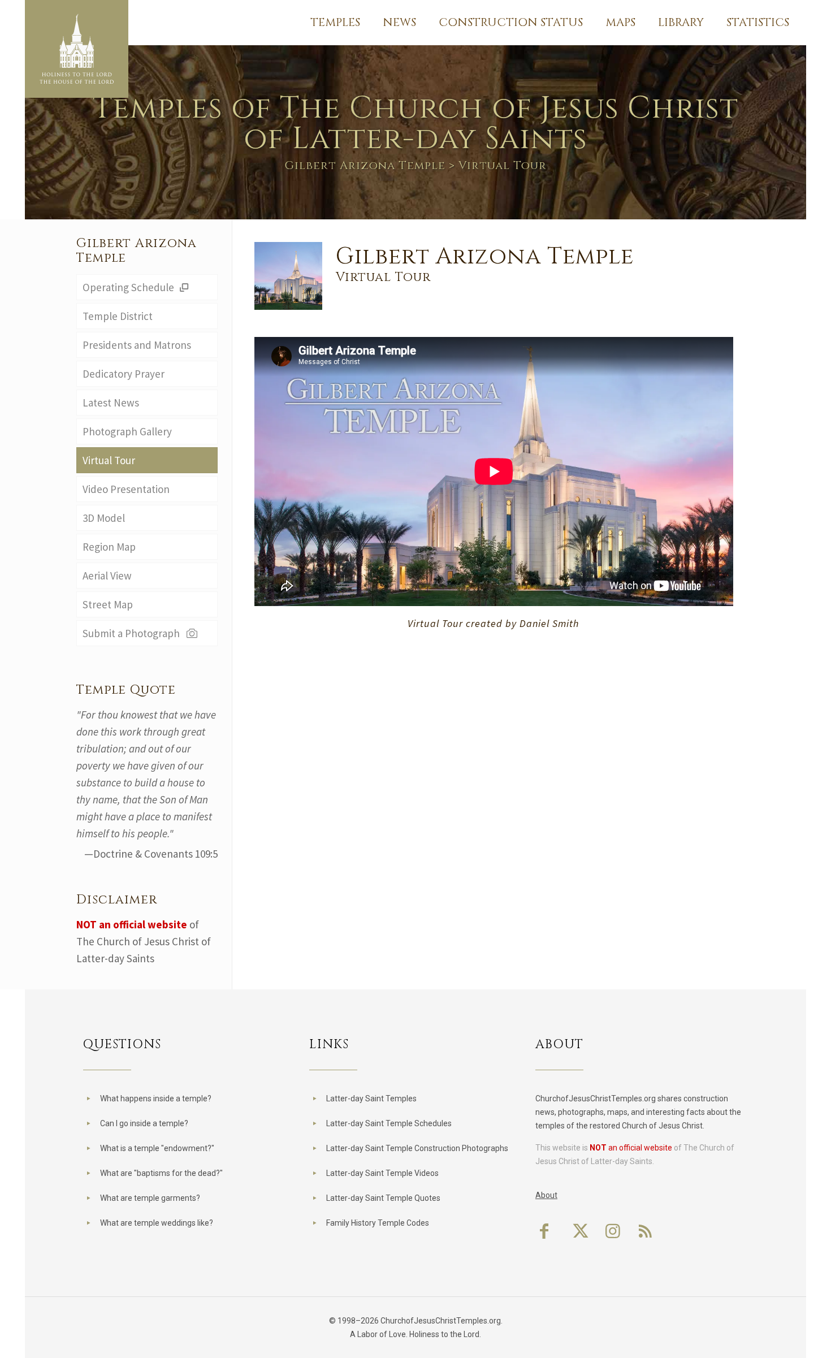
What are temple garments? (150, 1198)
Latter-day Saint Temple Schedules (389, 1123)
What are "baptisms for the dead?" (161, 1173)
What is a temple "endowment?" (157, 1148)
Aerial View (107, 575)
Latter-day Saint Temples (371, 1098)
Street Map (108, 604)
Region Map (109, 546)
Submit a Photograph (133, 633)
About (546, 1195)
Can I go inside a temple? (144, 1123)
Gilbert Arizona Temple (364, 165)
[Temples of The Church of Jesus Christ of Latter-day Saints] (76, 49)
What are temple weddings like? (156, 1222)
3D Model (104, 518)
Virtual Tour (109, 460)
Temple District (118, 316)
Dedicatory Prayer (124, 373)
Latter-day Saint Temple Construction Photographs (417, 1148)
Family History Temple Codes (377, 1222)
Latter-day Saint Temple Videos (382, 1173)
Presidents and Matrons (137, 345)
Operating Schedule (129, 287)
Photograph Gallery (127, 431)
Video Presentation (126, 489)
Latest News (111, 402)
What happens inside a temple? (155, 1098)
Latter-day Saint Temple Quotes (383, 1198)
